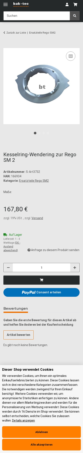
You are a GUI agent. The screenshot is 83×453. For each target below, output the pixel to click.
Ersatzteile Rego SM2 (34, 180)
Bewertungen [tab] (15, 309)
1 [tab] (35, 133)
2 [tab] (39, 133)
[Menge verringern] (8, 267)
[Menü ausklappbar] (5, 2)
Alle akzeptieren (42, 444)
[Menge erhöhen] (74, 267)
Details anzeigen (23, 420)
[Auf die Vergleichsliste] (70, 56)
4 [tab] (48, 133)
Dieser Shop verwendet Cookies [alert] (27, 370)
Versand (37, 218)
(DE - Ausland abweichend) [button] (11, 246)
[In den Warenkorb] (6, 45)
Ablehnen (41, 432)
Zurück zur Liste (16, 32)
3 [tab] (43, 133)
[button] (67, 4)
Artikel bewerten (18, 335)
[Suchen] (75, 15)
